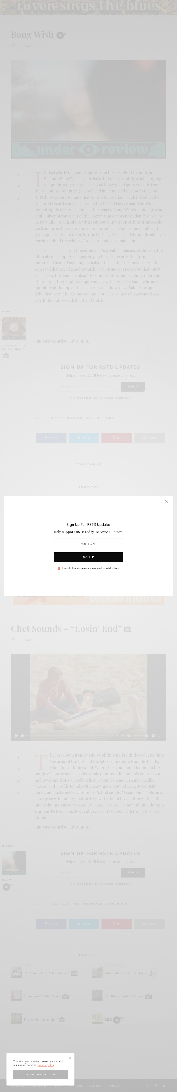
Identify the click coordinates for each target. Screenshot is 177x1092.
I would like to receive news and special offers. (91, 568)
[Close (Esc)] (166, 503)
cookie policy (46, 1065)
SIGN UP (88, 557)
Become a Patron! (109, 532)
